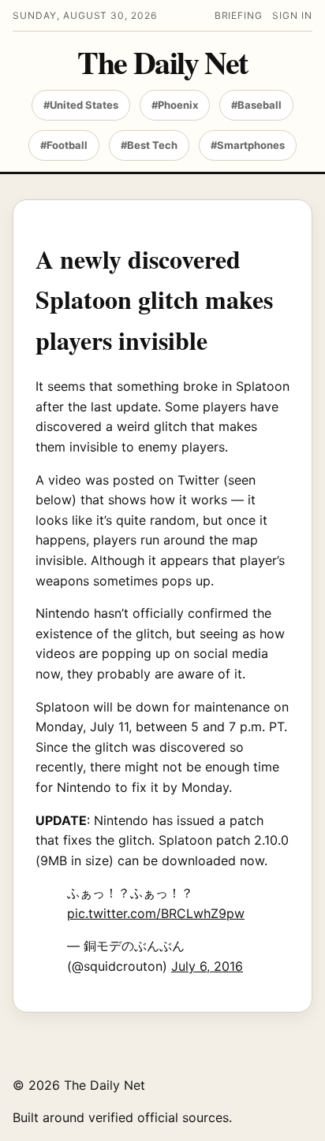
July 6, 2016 (207, 966)
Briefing (239, 15)
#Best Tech (149, 145)
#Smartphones (248, 145)
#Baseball (256, 104)
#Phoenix (174, 104)
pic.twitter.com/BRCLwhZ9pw (156, 913)
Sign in (292, 15)
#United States (80, 104)
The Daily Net (162, 62)
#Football (64, 145)
